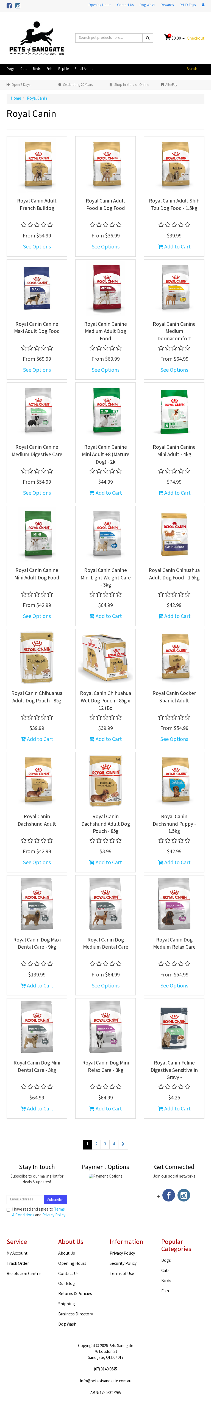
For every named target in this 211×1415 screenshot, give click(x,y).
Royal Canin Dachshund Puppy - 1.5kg (174, 824)
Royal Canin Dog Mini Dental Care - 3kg (36, 1067)
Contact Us (125, 5)
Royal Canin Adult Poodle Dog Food (105, 205)
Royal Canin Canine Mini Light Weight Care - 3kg (105, 578)
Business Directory (75, 1314)
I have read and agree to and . (39, 1213)
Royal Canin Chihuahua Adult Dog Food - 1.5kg (174, 574)
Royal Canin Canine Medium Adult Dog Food (105, 332)
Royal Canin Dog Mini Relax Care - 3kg (105, 1067)
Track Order (18, 1264)
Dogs (10, 69)
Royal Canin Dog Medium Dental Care (105, 944)
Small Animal (84, 69)
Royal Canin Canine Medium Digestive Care (37, 451)
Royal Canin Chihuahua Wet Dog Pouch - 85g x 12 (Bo (105, 701)
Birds (36, 69)
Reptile (63, 69)
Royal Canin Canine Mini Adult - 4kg (174, 451)
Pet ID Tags (188, 5)
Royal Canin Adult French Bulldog (37, 205)
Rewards (167, 5)
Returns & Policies (75, 1294)
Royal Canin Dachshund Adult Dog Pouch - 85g (105, 824)
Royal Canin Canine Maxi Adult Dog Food (37, 328)
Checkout (195, 38)
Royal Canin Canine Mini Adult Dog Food (36, 574)
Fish (49, 69)
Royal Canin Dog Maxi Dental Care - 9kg (37, 944)
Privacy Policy (53, 1216)
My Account (17, 1253)
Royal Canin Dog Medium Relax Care (174, 944)
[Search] (147, 38)
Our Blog (66, 1284)
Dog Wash (147, 5)
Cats (23, 69)
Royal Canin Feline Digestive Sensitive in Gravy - (174, 1071)
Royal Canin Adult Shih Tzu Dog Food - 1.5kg (174, 205)
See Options (37, 247)
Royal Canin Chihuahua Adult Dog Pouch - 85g (36, 697)
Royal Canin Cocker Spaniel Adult (174, 697)
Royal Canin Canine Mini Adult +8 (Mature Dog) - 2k (105, 455)
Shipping (66, 1304)
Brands (192, 69)
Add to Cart (177, 247)
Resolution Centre (24, 1274)
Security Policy (123, 1264)
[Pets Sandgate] (37, 38)
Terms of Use (122, 1274)
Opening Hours (99, 5)
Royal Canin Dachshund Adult (37, 820)
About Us (66, 1253)
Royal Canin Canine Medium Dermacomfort (174, 332)
